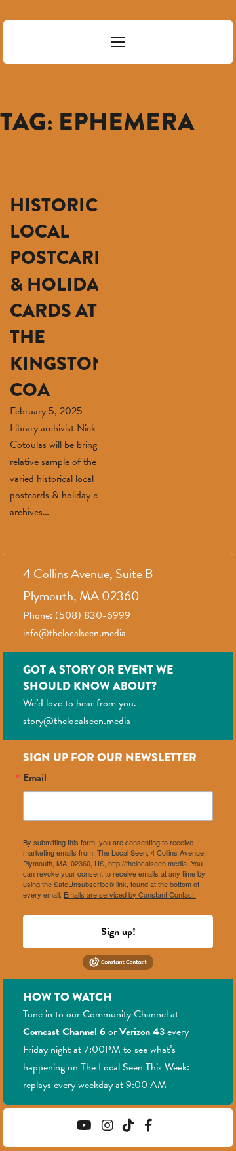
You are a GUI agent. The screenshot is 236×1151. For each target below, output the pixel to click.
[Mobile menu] (118, 42)
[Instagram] (107, 1127)
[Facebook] (148, 1127)
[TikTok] (128, 1127)
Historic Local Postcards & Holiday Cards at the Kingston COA (64, 297)
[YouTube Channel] (84, 1127)
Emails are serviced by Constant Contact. (130, 894)
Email (35, 778)
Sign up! (118, 932)
